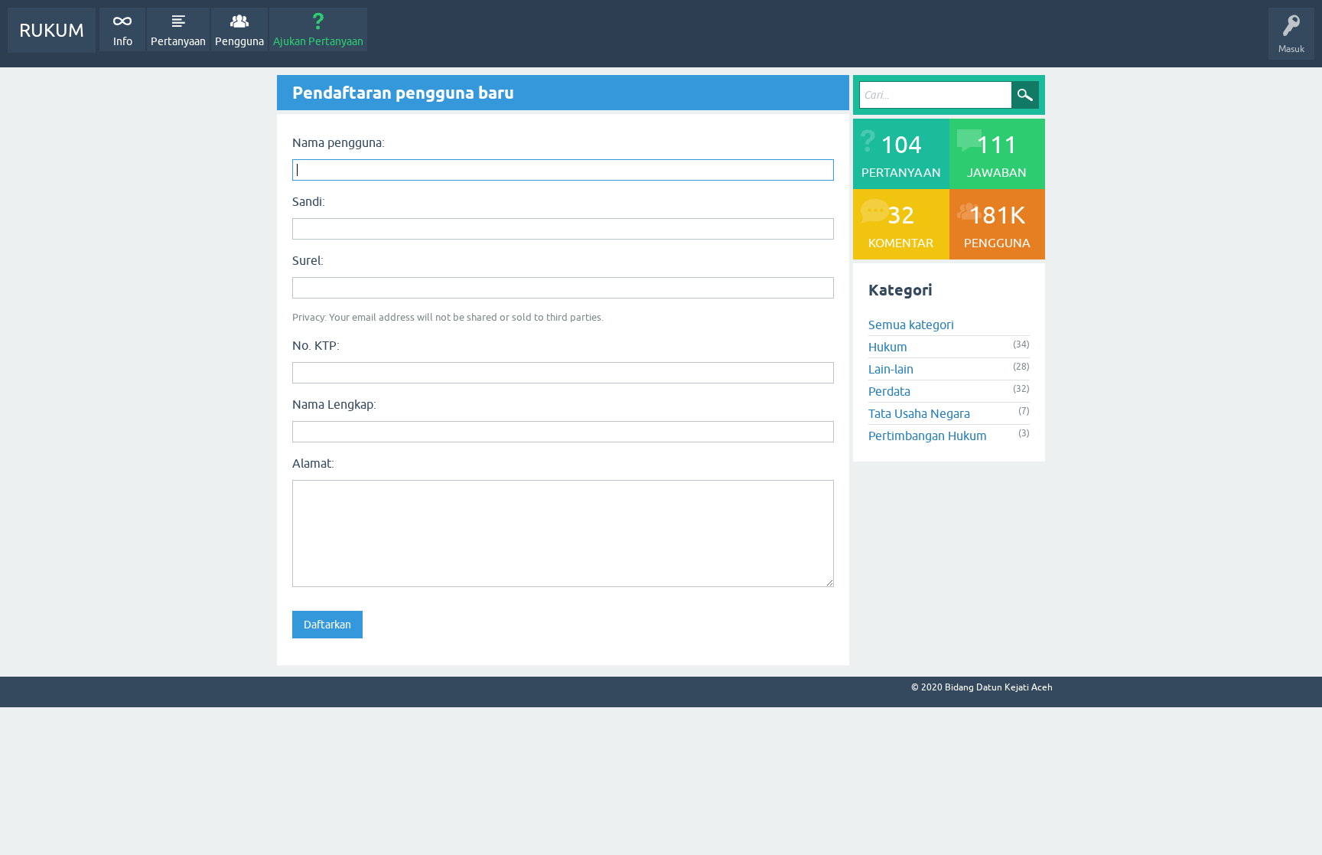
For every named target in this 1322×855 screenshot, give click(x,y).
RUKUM (51, 30)
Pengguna (239, 41)
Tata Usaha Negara (919, 413)
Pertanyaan (178, 41)
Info (122, 41)
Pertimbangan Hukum (927, 435)
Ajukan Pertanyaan (318, 41)
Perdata (889, 391)
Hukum (887, 347)
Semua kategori (911, 324)
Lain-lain (890, 369)
